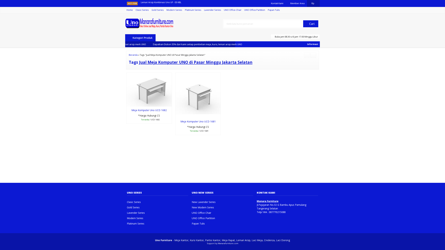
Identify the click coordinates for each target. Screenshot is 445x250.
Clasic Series (142, 10)
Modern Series (174, 10)
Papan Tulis (274, 10)
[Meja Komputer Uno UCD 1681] (198, 95)
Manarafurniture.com (228, 243)
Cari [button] (312, 24)
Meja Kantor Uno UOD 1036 (155, 3)
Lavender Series (212, 10)
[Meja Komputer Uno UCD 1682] (149, 89)
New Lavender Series (204, 202)
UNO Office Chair (232, 10)
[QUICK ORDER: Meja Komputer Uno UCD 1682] (128, 103)
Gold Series (158, 10)
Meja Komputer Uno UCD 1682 (149, 110)
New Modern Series (203, 207)
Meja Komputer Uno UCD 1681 (198, 121)
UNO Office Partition (254, 10)
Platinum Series (193, 10)
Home (130, 10)
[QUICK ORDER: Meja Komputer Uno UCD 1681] (177, 114)
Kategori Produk (142, 37)
